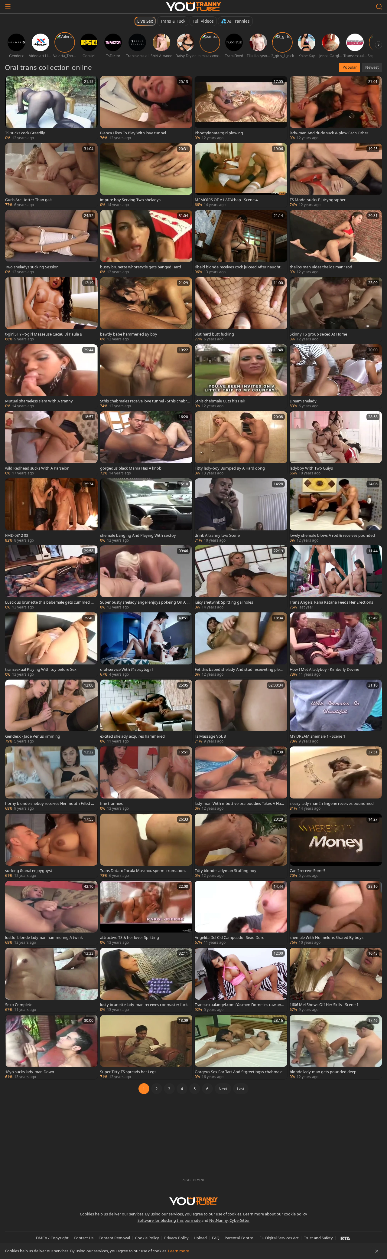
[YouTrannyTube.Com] (193, 6)
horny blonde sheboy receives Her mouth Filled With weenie (50, 803)
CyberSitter (239, 1220)
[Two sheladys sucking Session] (51, 242)
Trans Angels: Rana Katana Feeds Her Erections (331, 602)
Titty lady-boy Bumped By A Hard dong (230, 468)
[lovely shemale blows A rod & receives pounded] (336, 510)
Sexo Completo (19, 1004)
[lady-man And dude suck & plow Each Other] (336, 108)
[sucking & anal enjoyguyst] (51, 846)
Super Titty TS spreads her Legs (128, 1071)
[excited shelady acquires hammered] (146, 712)
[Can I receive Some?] (336, 846)
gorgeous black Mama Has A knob (130, 468)
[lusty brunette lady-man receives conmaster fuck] (146, 980)
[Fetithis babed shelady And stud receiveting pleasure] (241, 644)
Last (241, 1088)
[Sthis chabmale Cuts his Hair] (241, 376)
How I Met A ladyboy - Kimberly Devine (324, 669)
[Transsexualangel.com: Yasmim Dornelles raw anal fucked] (241, 980)
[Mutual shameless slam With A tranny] (51, 376)
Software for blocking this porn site (169, 1220)
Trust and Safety (318, 1238)
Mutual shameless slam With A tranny (39, 400)
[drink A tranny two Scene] (241, 510)
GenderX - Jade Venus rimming (32, 736)
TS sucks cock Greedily (25, 132)
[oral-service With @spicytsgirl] (146, 644)
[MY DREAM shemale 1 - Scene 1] (336, 712)
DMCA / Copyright (52, 1238)
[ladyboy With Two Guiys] (336, 443)
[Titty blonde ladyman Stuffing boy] (241, 846)
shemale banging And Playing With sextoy (138, 535)
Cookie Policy (147, 1238)
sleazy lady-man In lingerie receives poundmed (332, 803)
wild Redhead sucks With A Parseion (37, 468)
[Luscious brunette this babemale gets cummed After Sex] (51, 577)
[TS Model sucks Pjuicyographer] (336, 175)
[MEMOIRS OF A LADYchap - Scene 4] (241, 175)
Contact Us (83, 1238)
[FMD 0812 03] (51, 510)
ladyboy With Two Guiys (311, 468)
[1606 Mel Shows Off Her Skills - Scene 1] (336, 980)
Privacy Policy (176, 1238)
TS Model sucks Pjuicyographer (318, 199)
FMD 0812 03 (16, 535)
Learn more (178, 1251)
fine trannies (111, 803)
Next (223, 1088)
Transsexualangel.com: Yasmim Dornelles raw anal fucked (239, 1004)
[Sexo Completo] (51, 980)
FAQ (216, 1238)
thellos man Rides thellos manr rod (321, 266)
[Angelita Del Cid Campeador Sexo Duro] (241, 913)
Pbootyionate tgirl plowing (219, 132)
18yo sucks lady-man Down (29, 1071)
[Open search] (379, 6)
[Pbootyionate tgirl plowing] (241, 108)
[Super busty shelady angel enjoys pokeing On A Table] (146, 577)
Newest (372, 67)
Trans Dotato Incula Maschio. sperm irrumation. (143, 870)
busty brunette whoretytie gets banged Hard (140, 266)
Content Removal (114, 1238)
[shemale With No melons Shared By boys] (336, 913)
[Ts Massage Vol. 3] (241, 712)
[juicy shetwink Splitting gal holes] (241, 577)
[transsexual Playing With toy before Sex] (51, 644)
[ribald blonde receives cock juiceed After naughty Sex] (241, 242)
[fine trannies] (146, 778)
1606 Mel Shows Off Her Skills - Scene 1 (324, 1004)
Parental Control (239, 1238)
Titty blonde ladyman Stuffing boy (225, 870)
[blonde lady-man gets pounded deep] (336, 1047)
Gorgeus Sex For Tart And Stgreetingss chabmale (238, 1071)
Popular (350, 67)
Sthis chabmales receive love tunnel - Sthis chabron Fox (144, 400)
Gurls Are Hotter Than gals (28, 199)
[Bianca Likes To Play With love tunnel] (146, 108)
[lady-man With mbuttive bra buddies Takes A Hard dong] (241, 778)
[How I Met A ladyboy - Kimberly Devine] (336, 644)
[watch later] (12, 83)
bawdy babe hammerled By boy (128, 334)
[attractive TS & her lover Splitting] (146, 913)
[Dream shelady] (336, 376)
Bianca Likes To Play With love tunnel (133, 132)
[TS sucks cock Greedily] (51, 108)
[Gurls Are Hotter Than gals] (51, 175)
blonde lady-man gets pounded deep (323, 1071)
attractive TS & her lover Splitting (129, 937)
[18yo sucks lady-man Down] (51, 1047)
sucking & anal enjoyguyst (28, 870)
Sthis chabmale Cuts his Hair (220, 400)
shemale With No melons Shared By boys (326, 937)
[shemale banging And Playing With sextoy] (146, 510)
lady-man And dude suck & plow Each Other (329, 132)
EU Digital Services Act (279, 1238)
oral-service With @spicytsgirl (126, 669)
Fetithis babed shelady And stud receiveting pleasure (239, 669)
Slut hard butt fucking (214, 334)
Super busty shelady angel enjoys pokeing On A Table (144, 602)
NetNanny (218, 1220)
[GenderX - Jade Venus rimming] (51, 712)
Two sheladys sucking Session (32, 266)
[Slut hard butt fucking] (241, 309)
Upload (200, 1238)
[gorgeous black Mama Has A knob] (146, 443)
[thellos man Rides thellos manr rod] (336, 242)
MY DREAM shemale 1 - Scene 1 (317, 736)
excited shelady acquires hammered (132, 736)
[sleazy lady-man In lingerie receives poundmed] (336, 778)
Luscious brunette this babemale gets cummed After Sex (49, 602)
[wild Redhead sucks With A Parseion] (51, 443)
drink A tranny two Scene (217, 535)
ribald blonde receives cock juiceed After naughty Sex (239, 266)
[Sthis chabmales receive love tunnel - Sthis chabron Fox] (146, 376)
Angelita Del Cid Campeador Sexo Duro (230, 937)
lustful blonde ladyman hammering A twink (44, 937)
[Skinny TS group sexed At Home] (336, 309)
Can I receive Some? (307, 870)
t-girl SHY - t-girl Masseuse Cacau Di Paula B (43, 334)
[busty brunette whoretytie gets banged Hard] (146, 242)
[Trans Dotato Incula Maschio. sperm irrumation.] (146, 846)
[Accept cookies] (376, 1251)
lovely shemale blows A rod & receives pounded (332, 535)
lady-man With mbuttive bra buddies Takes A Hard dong (238, 803)
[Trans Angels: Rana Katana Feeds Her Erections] (336, 577)
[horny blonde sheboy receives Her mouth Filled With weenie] (51, 778)
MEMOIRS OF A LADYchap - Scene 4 (226, 199)
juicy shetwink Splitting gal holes (224, 602)
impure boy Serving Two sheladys (130, 199)
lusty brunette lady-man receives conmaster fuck (144, 1004)
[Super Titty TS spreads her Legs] (146, 1047)
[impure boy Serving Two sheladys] (146, 175)
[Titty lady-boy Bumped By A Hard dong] (241, 443)
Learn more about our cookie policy (275, 1214)
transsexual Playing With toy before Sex (40, 669)
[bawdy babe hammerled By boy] (146, 309)
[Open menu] (7, 6)
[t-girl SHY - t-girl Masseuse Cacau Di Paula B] (51, 309)
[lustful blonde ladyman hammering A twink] (51, 913)
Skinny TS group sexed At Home (318, 334)
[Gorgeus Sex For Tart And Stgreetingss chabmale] (241, 1047)
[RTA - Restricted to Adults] (345, 1238)
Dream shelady (303, 400)
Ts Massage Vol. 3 (210, 736)
